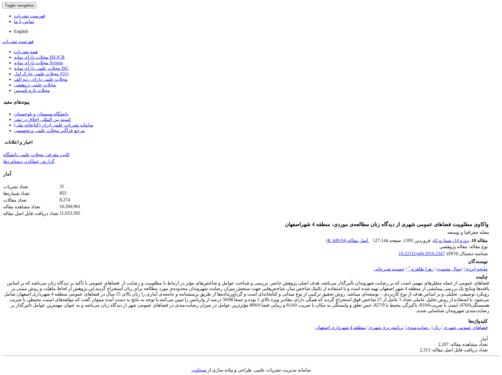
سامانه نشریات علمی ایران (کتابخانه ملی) (53, 124)
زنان (437, 327)
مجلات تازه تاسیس (32, 90)
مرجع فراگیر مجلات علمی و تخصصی (49, 130)
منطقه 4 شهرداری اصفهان (340, 327)
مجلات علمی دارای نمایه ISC (41, 68)
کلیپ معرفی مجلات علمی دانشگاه (36, 154)
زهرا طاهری (421, 268)
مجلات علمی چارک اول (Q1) (41, 73)
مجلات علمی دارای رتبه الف (41, 79)
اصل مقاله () (347, 240)
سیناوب (198, 369)
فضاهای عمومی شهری (466, 327)
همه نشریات (25, 51)
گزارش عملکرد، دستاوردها (29, 161)
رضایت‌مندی (418, 327)
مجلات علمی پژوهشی (35, 84)
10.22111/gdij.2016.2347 (422, 253)
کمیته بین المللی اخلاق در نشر (42, 119)
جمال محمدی (449, 268)
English (21, 31)
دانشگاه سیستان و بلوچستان (41, 113)
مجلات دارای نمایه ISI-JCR (39, 57)
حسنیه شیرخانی (389, 268)
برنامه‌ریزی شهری (386, 327)
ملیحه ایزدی (476, 268)
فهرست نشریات (29, 15)
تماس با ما (24, 21)
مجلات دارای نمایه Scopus (38, 62)
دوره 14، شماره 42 (451, 240)
